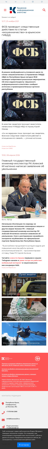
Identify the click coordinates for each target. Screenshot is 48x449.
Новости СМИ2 (7, 148)
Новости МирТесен (9, 146)
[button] (44, 10)
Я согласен (24, 445)
